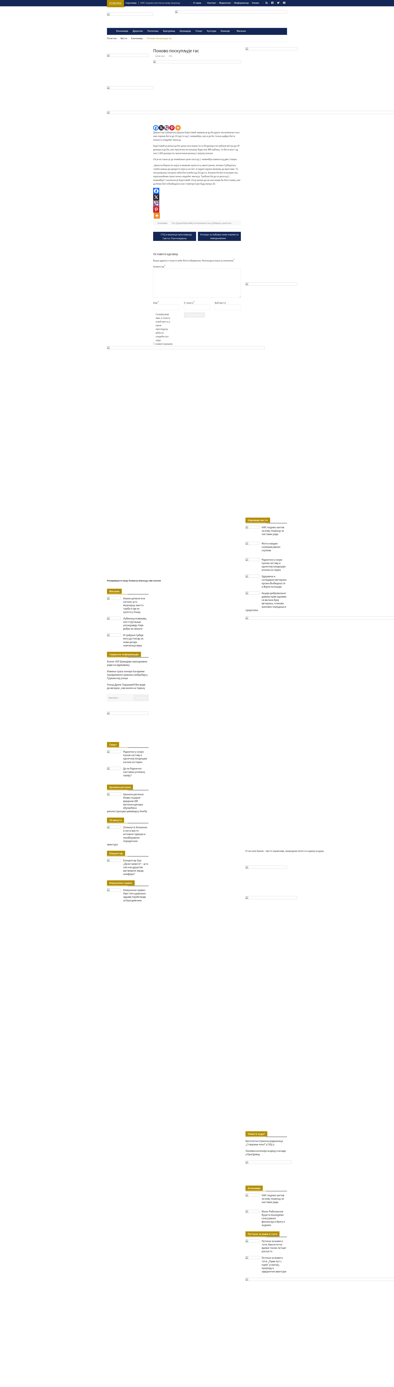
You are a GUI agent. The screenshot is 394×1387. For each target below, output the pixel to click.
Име (156, 302)
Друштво (138, 31)
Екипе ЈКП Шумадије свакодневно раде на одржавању (127, 663)
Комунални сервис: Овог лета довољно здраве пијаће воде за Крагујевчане (134, 895)
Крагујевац (169, 31)
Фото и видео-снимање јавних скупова (271, 547)
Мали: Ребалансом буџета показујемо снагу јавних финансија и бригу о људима (273, 1218)
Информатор (241, 3)
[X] (161, 127)
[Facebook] (156, 127)
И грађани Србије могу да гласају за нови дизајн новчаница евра (133, 640)
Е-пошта (189, 302)
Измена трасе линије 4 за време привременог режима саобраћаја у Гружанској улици (127, 675)
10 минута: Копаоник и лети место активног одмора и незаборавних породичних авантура (127, 836)
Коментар (159, 266)
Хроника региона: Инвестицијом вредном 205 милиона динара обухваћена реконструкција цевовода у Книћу (127, 803)
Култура (211, 31)
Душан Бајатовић (184, 223)
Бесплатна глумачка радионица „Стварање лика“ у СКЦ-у (264, 1142)
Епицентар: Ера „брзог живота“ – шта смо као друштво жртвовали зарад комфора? (135, 867)
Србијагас (216, 223)
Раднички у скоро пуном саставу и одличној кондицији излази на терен (274, 565)
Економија (122, 31)
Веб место (220, 302)
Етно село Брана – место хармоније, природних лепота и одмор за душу (284, 850)
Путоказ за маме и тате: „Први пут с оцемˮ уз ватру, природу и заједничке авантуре (274, 1264)
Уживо (255, 3)
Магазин (241, 31)
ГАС (173, 223)
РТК (170, 56)
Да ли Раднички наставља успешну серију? (134, 772)
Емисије (225, 31)
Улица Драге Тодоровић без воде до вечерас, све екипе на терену (126, 686)
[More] (178, 127)
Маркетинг (225, 3)
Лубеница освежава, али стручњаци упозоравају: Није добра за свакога (135, 623)
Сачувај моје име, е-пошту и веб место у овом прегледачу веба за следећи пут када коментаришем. (163, 329)
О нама (197, 3)
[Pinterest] (172, 127)
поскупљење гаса (202, 223)
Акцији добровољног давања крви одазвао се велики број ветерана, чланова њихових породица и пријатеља (265, 601)
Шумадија (185, 31)
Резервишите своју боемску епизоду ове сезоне (134, 580)
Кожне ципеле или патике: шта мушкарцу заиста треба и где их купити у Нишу (134, 605)
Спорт (198, 31)
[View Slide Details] (266, 867)
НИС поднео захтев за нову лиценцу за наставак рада (273, 531)
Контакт (211, 3)
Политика (152, 31)
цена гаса (226, 223)
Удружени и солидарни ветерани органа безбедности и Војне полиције (274, 581)
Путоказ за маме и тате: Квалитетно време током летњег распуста (274, 1246)
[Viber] (166, 127)
